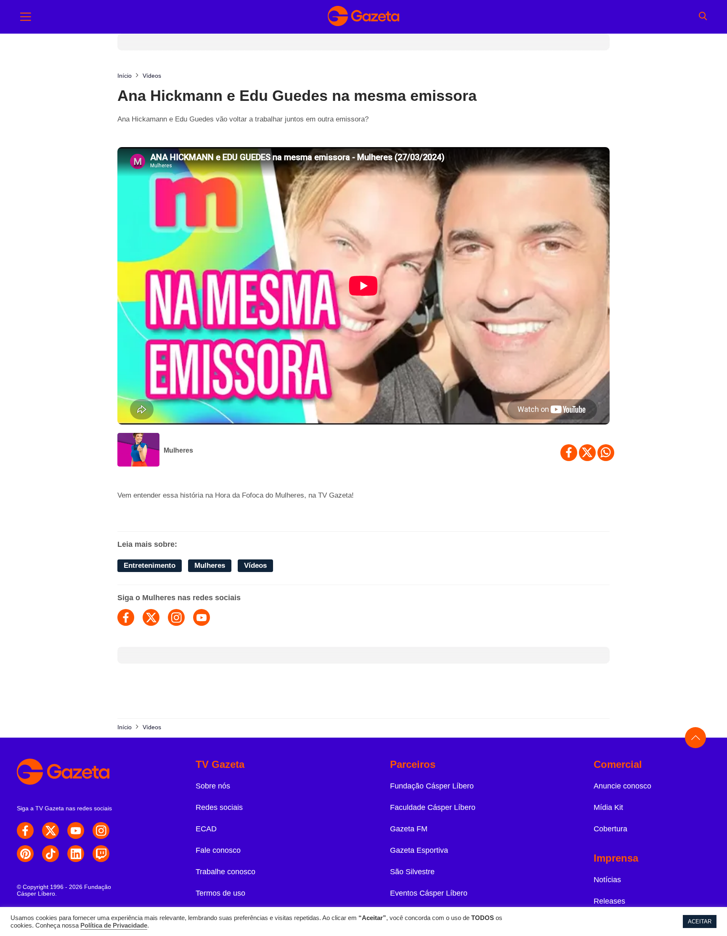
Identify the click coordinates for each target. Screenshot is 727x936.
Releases (609, 901)
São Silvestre (412, 871)
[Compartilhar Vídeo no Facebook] (568, 452)
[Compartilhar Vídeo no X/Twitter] (587, 452)
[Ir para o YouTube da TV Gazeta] (75, 830)
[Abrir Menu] (25, 17)
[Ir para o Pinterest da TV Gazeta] (25, 853)
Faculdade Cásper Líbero (432, 807)
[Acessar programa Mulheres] (138, 450)
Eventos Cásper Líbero (428, 893)
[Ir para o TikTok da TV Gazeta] (50, 853)
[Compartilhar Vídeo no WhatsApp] (605, 452)
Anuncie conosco (622, 786)
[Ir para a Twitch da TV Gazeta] (101, 853)
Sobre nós (213, 786)
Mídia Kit (608, 807)
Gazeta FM (408, 829)
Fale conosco (218, 850)
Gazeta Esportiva (419, 850)
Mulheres (178, 450)
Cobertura (610, 829)
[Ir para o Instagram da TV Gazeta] (101, 830)
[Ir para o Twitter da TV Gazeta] (50, 830)
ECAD (206, 829)
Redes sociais (219, 807)
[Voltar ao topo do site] (695, 737)
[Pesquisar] (703, 17)
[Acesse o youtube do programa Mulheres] (201, 617)
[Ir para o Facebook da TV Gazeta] (25, 830)
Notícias (607, 879)
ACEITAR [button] (699, 921)
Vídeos (255, 566)
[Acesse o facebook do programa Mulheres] (125, 617)
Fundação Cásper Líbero (432, 786)
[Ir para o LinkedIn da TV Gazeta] (75, 853)
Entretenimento (149, 566)
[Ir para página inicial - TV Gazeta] (363, 17)
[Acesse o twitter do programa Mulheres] (151, 617)
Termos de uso (220, 893)
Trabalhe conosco (225, 871)
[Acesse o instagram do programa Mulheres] (176, 617)
